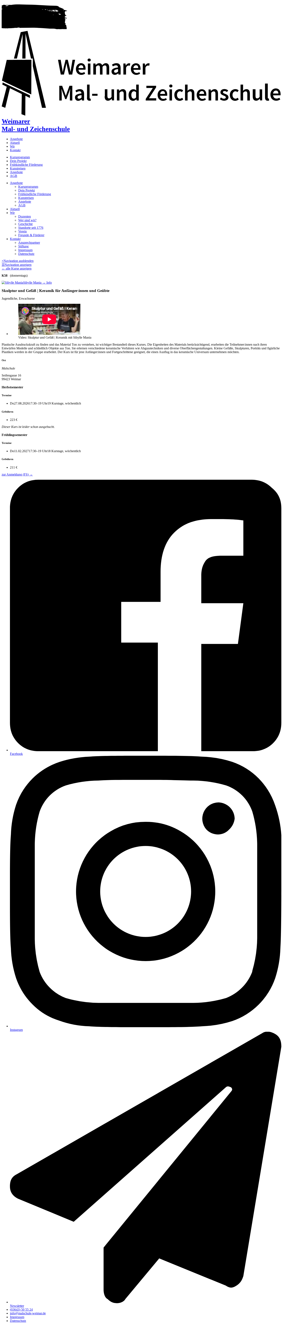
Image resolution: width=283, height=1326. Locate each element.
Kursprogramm (20, 157)
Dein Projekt (18, 161)
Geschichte (25, 224)
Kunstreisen (17, 168)
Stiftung (23, 246)
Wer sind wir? (27, 220)
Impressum (25, 250)
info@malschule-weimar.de (28, 1313)
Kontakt (15, 150)
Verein (22, 231)
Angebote (16, 139)
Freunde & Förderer (31, 235)
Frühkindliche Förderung (26, 164)
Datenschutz (26, 254)
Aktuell (15, 142)
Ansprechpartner (29, 242)
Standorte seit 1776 (30, 227)
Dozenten (24, 216)
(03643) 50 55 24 (21, 1309)
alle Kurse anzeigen (16, 268)
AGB (13, 176)
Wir (12, 146)
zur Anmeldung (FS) (17, 474)
